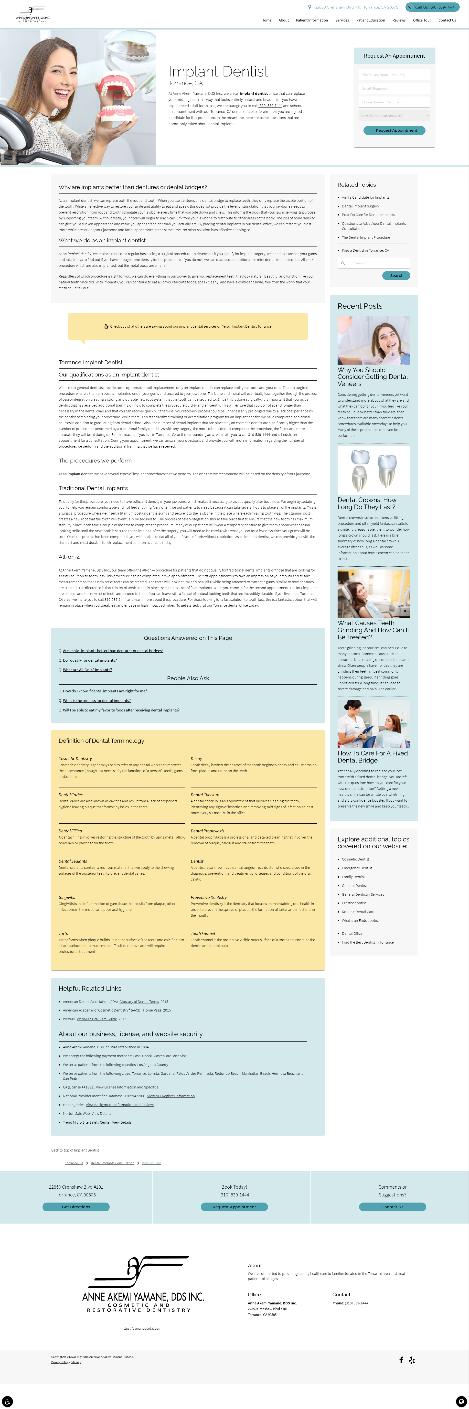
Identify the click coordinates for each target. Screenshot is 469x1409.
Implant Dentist (86, 1150)
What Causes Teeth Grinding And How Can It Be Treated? (373, 630)
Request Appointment (234, 1207)
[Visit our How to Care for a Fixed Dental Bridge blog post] (374, 746)
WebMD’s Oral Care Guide (97, 1018)
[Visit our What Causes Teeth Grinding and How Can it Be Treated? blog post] (374, 616)
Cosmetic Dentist (355, 859)
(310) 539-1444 (270, 105)
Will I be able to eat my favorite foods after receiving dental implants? (121, 710)
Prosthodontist (354, 902)
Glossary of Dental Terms (139, 1001)
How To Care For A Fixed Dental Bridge (373, 756)
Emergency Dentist (357, 867)
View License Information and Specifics (127, 1087)
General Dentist (354, 885)
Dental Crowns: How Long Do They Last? (367, 503)
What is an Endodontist (360, 920)
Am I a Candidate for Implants (365, 197)
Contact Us (447, 20)
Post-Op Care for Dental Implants (368, 214)
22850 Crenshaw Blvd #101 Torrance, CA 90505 (355, 7)
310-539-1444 (259, 434)
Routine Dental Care (358, 911)
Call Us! (435, 7)
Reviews (399, 20)
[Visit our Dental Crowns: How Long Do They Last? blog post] (374, 493)
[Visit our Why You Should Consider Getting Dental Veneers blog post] (374, 363)
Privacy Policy (59, 1362)
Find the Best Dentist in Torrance (368, 942)
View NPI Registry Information (171, 1095)
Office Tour (422, 20)
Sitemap (76, 1362)
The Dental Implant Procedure (366, 237)
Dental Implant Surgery (360, 206)
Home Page (152, 1010)
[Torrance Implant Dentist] (78, 163)
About (284, 20)
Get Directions (76, 1207)
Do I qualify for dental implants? (90, 660)
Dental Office (352, 933)
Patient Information (312, 20)
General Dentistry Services (363, 894)
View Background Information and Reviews (120, 1104)
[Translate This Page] (461, 1401)
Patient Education (370, 20)
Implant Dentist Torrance (252, 326)
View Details (101, 1113)
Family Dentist (353, 876)
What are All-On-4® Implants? (87, 669)
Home (266, 20)
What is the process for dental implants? (97, 700)
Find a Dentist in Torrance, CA (365, 250)
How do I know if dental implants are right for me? (105, 691)
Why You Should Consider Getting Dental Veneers (373, 377)
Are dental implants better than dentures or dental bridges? (113, 650)
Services (342, 20)
